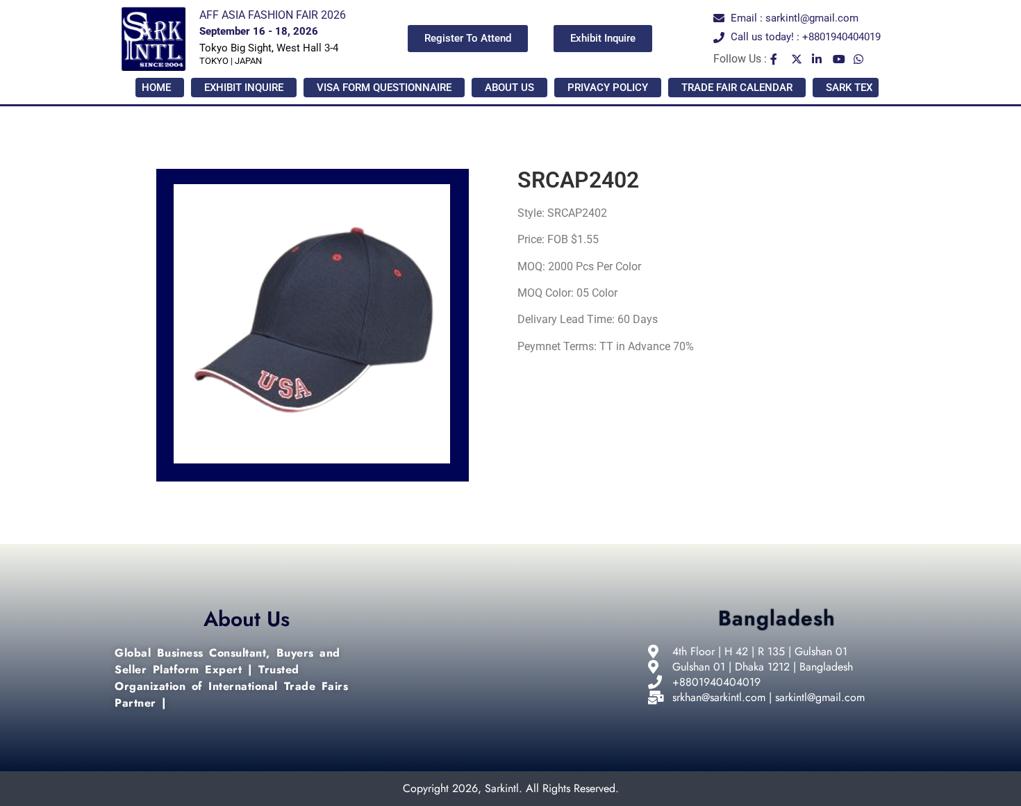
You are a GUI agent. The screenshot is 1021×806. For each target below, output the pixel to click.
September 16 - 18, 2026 (258, 31)
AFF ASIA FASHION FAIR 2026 (272, 15)
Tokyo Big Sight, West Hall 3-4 (268, 48)
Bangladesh (777, 618)
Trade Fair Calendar (736, 87)
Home (156, 87)
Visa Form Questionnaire (384, 87)
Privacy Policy (607, 87)
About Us (509, 87)
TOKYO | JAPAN (230, 61)
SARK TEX (849, 87)
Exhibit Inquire (243, 87)
